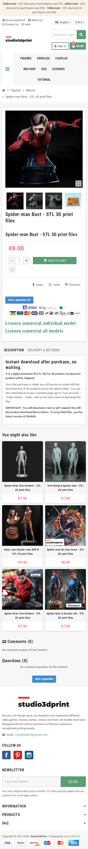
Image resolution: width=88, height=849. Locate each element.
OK (75, 782)
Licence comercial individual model (40, 323)
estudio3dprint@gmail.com (31, 734)
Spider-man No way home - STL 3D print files (65, 551)
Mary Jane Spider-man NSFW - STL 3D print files (22, 551)
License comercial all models (34, 331)
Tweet (56, 284)
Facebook (6, 755)
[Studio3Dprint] (19, 39)
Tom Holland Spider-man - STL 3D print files (65, 488)
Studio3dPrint (72, 836)
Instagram (29, 755)
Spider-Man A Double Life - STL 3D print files (65, 615)
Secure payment (13, 20)
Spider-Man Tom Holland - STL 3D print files (22, 488)
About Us (37, 20)
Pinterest (74, 284)
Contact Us (12, 24)
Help (25, 24)
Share (39, 284)
